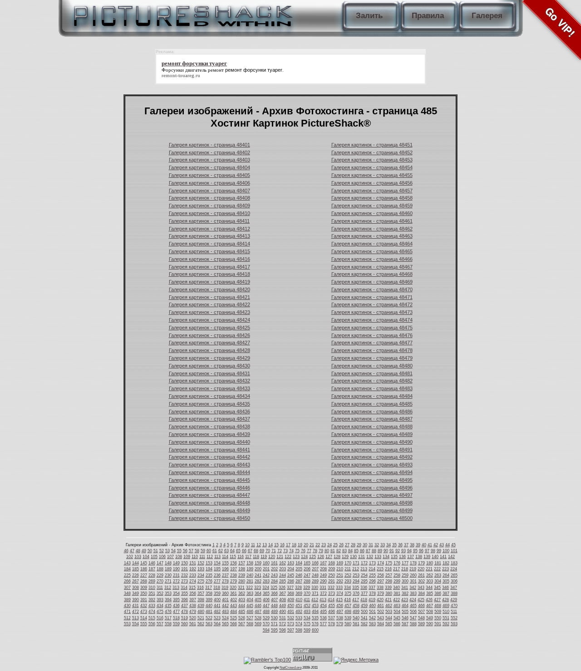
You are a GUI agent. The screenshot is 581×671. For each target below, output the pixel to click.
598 (298, 630)
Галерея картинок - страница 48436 (209, 411)
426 (429, 600)
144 (135, 563)
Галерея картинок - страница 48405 (209, 175)
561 (192, 624)
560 (184, 624)
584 (380, 624)
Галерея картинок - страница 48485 (372, 404)
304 (437, 581)
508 (429, 611)
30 (365, 545)
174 (380, 563)
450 (290, 605)
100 (446, 551)
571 (274, 624)
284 (274, 581)
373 (331, 593)
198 (241, 569)
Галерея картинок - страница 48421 (209, 297)
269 (151, 581)
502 (380, 611)
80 (327, 551)
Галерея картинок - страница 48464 (372, 243)
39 (418, 545)
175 (388, 563)
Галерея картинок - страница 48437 (209, 418)
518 (176, 618)
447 (266, 605)
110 (195, 556)
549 (429, 618)
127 (328, 556)
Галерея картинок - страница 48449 (209, 510)
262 (429, 575)
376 (356, 593)
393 (160, 600)
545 (397, 618)
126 (320, 556)
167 (323, 563)
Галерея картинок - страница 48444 (209, 472)
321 (241, 587)
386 (437, 593)
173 (372, 563)
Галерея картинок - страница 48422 (209, 304)
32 (376, 545)
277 (217, 581)
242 (266, 575)
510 (446, 611)
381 (397, 593)
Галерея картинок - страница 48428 (209, 350)
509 (437, 611)
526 (241, 618)
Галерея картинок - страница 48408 (209, 198)
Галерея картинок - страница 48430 (209, 365)
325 (274, 587)
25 (335, 545)
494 (315, 611)
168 (331, 563)
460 (372, 605)
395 (176, 600)
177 (405, 563)
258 (397, 575)
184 (127, 569)
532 (290, 618)
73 (285, 551)
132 (369, 556)
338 (380, 587)
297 (380, 581)
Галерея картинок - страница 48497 (372, 495)
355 (184, 593)
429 (453, 600)
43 (441, 545)
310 (151, 587)
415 (339, 600)
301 (413, 581)
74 (291, 551)
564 (217, 624)
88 (374, 551)
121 (279, 556)
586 (397, 624)
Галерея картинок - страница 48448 (209, 502)
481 (209, 611)
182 (446, 563)
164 (298, 563)
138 (418, 556)
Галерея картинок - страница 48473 (372, 312)
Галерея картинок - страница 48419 (209, 281)
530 (274, 618)
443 (233, 605)
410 (298, 600)
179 (421, 563)
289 (315, 581)
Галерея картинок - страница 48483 (372, 388)
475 (160, 611)
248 (315, 575)
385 (429, 593)
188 (160, 569)
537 (331, 618)
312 (167, 587)
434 (160, 605)
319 (225, 587)
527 (249, 618)
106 (162, 556)
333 (339, 587)
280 (241, 581)
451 (298, 605)
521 (200, 618)
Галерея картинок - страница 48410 (209, 213)
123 (296, 556)
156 (233, 563)
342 (412, 587)
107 (170, 556)
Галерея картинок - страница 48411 (209, 221)
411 (307, 600)
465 (413, 605)
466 (421, 605)
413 (323, 600)
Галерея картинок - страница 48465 (372, 251)
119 (264, 556)
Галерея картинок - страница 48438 (209, 426)
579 (339, 624)
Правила (428, 15)
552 (454, 618)
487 (258, 611)
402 (233, 600)
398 (200, 600)
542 (372, 618)
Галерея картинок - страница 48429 (209, 358)
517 (168, 618)
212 (355, 569)
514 (143, 618)
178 (413, 563)
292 (339, 581)
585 (388, 624)
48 (138, 551)
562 (200, 624)
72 (279, 551)
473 (143, 611)
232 (184, 575)
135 (394, 556)
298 (388, 581)
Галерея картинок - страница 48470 (372, 289)
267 (135, 581)
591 (437, 624)
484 (233, 611)
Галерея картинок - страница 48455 (372, 175)
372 (323, 593)
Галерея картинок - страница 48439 (209, 434)
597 (290, 630)
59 (203, 551)
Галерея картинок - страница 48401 (209, 144)
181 (437, 563)
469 (446, 605)
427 (437, 600)
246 (298, 575)
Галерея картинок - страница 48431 (209, 373)
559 (176, 624)
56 (185, 551)
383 (413, 593)
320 (233, 587)
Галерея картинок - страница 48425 (209, 327)
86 (362, 551)
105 (154, 556)
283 (266, 581)
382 (405, 593)
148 (168, 563)
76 (303, 551)
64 (232, 551)
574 (298, 624)
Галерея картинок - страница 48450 (209, 518)
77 (309, 551)
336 (363, 587)
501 (372, 611)
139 (426, 556)
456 (339, 605)
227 (143, 575)
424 (412, 600)
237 (225, 575)
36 (400, 545)
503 (388, 611)
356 (192, 593)
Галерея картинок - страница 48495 (372, 480)
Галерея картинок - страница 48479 (372, 358)
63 (226, 551)
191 (184, 569)
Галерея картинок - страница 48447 (209, 495)
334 (347, 587)
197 (233, 569)
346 (445, 587)
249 (323, 575)
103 (137, 556)
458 (356, 605)
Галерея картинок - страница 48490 (372, 442)
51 (155, 551)
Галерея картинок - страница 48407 (209, 190)
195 (217, 569)
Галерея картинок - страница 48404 (209, 167)
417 (355, 600)
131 (361, 556)
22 (317, 545)
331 (323, 587)
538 (339, 618)
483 (225, 611)
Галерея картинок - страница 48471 (372, 297)
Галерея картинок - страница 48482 (372, 380)
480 (200, 611)
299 (397, 581)
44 (447, 545)
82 (338, 551)
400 (217, 600)
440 (209, 605)
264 (446, 575)
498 (348, 611)
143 (127, 563)
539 (348, 618)
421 (388, 600)
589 (421, 624)
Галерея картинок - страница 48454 (372, 167)
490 (282, 611)
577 (323, 624)
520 (192, 618)
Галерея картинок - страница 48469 (372, 281)
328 (298, 587)
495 (323, 611)
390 (135, 600)
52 (161, 551)
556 (151, 624)
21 (312, 545)
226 (135, 575)
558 (168, 624)
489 (274, 611)
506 (413, 611)
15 (276, 545)
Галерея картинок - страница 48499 (372, 510)
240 (249, 575)
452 (307, 605)
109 (186, 556)
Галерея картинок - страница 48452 (372, 152)
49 (144, 551)
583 (372, 624)
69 (262, 551)
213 (363, 569)
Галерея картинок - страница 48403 (209, 159)
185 (135, 569)
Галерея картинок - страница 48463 (372, 236)
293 (348, 581)
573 (290, 624)
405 (258, 600)
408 (282, 600)
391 (143, 600)
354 (176, 593)
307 (127, 587)
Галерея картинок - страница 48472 (372, 304)
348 (127, 593)
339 (388, 587)
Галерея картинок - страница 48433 (209, 388)
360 (225, 593)
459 (364, 605)
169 (339, 563)
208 (323, 569)
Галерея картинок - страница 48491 (372, 449)
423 (404, 600)
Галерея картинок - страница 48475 (372, 327)
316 (200, 587)
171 (356, 563)
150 (184, 563)
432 (143, 605)
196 (225, 569)
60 (209, 551)
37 (406, 545)
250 (331, 575)
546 (405, 618)
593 (454, 624)
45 (453, 545)
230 (168, 575)
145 (143, 563)
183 (454, 563)
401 (225, 600)
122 (288, 556)
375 (348, 593)
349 (135, 593)
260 (413, 575)
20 (306, 545)
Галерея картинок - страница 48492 (372, 457)
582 (364, 624)
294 (356, 581)
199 (249, 569)
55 (179, 551)
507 (421, 611)
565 (225, 624)
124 (304, 556)
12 (258, 545)
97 (427, 551)
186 (143, 569)
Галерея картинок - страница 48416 (209, 259)
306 (454, 581)
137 (410, 556)
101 (454, 551)
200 (258, 569)
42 (435, 545)
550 (437, 618)
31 (371, 545)
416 (347, 600)
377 (364, 593)
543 (380, 618)
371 (315, 593)
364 (258, 593)
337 (372, 587)
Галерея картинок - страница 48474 (372, 320)
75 (297, 551)
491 (290, 611)
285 (282, 581)
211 (348, 569)
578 (331, 624)
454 (323, 605)
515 (151, 618)
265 (454, 575)
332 (331, 587)
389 (127, 600)
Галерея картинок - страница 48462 (372, 228)
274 (192, 581)
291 (331, 581)
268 (143, 581)
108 (178, 556)
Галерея (487, 15)
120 (271, 556)
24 (329, 545)
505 (405, 611)
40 (424, 545)
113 (217, 556)
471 (127, 611)
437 (184, 605)
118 (256, 556)
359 (217, 593)
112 (210, 556)
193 (200, 569)
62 (220, 551)
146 (151, 563)
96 (421, 551)
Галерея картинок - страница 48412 (209, 228)
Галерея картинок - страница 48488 (372, 426)
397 (192, 600)
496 (331, 611)
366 (274, 593)
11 (253, 545)
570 (266, 624)
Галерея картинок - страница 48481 (372, 373)
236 (217, 575)
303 (429, 581)
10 (247, 545)
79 (321, 551)
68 (256, 551)
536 (323, 618)
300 (405, 581)
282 (258, 581)
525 (233, 618)
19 (300, 545)
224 (453, 569)
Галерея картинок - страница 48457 (372, 190)
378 (372, 593)
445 (249, 605)
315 (192, 587)
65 (238, 551)
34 (388, 545)
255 (372, 575)
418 (363, 600)
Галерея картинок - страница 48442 (209, 457)
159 (258, 563)
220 (421, 569)
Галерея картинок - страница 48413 (209, 236)
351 (151, 593)
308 (135, 587)
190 (176, 569)
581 (356, 624)
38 (412, 545)
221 (429, 569)
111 (202, 556)
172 (364, 563)
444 (241, 605)
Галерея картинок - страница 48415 (209, 251)
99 (439, 551)
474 (151, 611)
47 (132, 551)
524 (225, 618)
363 (249, 593)
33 (382, 545)
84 (350, 551)
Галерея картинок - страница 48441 (209, 449)
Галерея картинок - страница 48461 (372, 221)
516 (160, 618)
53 (167, 551)
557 (160, 624)
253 (356, 575)
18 (294, 545)
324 (265, 587)
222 (437, 569)
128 (337, 556)
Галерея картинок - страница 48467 (372, 266)
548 (421, 618)
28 (353, 545)
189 (168, 569)
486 (249, 611)
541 (364, 618)
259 (405, 575)
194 (209, 569)
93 (403, 551)
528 (258, 618)
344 (429, 587)
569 (258, 624)
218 (404, 569)
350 (143, 593)
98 (433, 551)
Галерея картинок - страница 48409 (209, 205)
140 (435, 556)
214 (372, 569)
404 (249, 600)
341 (404, 587)
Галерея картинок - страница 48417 (209, 266)
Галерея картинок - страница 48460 (372, 213)
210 (339, 569)
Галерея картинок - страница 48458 (372, 198)
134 (386, 556)
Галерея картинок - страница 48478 (372, 350)
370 (307, 593)
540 (356, 618)
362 (241, 593)
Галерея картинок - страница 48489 (372, 434)
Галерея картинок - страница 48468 (372, 274)
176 (397, 563)
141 (443, 556)
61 (214, 551)
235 (209, 575)
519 (184, 618)
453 (315, 605)
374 (339, 593)
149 (176, 563)
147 (160, 563)
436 (176, 605)
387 (446, 593)
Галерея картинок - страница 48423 (209, 312)
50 (150, 551)
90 (386, 551)
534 (307, 618)
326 (282, 587)
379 (380, 593)
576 (315, 624)
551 (446, 618)
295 (364, 581)
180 (429, 563)
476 (168, 611)
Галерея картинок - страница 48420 (209, 289)
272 (176, 581)
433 (151, 605)
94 (409, 551)
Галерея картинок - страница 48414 (209, 243)
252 (348, 575)
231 (176, 575)
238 (233, 575)
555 (143, 624)
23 (323, 545)
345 (437, 587)
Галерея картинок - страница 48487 (372, 418)
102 (129, 556)
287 (298, 581)
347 (453, 587)
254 (364, 575)
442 (225, 605)
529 (266, 618)
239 (241, 575)
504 (397, 611)
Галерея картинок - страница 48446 (209, 487)
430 (127, 605)
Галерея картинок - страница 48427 (209, 342)
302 (421, 581)
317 (208, 587)
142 (451, 556)
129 (345, 556)
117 (248, 556)
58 (197, 551)
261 (421, 575)
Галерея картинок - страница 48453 (372, 159)
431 (135, 605)
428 (445, 600)
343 (421, 587)
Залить (369, 15)
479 (192, 611)
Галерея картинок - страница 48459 (372, 205)
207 (315, 569)
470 (454, 605)
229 (160, 575)
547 (413, 618)
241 (258, 575)
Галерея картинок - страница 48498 (372, 502)
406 (266, 600)
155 (225, 563)
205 (298, 569)
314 (184, 587)
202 (274, 569)
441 (217, 605)
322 (249, 587)
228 (151, 575)
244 (282, 575)
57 (191, 551)
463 (397, 605)
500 (364, 611)
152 (200, 563)
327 (290, 587)
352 (160, 593)
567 (241, 624)
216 (388, 569)
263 (437, 575)
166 (315, 563)
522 (209, 618)
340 (396, 587)
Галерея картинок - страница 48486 (372, 411)
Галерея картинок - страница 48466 (372, 259)
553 (127, 624)
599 (307, 630)
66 (244, 551)
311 (160, 587)
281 (249, 581)
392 (151, 600)
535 (315, 618)
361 (233, 593)
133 (377, 556)
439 (200, 605)
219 (412, 569)
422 (396, 600)
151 (192, 563)
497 (339, 611)
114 (225, 556)
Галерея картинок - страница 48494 (372, 472)
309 (143, 587)
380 (388, 593)
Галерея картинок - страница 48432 (209, 380)
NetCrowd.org (290, 668)
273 (184, 581)
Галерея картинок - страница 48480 (372, 365)
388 (454, 593)
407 (274, 600)
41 (430, 545)
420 (380, 600)
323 (257, 587)
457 (348, 605)
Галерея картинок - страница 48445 (209, 480)
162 (282, 563)
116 (240, 556)
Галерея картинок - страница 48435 (209, 404)
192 (192, 569)
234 (200, 575)
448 (274, 605)
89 (380, 551)
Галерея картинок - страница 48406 (209, 183)
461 (380, 605)
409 (290, 600)
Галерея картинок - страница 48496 (372, 487)
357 (200, 593)
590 (429, 624)
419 (372, 600)
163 (290, 563)
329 (306, 587)
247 (307, 575)
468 (437, 605)
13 (264, 545)
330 (314, 587)
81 (332, 551)
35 (394, 545)
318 (216, 587)
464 (405, 605)
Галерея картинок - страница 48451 (372, 144)
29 (359, 545)
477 (176, 611)
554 (135, 624)
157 (241, 563)
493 (307, 611)
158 (249, 563)
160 (266, 563)
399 (209, 600)
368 (290, 593)
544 (388, 618)
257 (388, 575)
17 (288, 545)
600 (315, 630)
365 (266, 593)
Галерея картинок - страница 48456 (372, 183)
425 (421, 600)
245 (290, 575)
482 (217, 611)
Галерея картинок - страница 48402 (209, 152)
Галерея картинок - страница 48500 (372, 518)
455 (331, 605)
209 (331, 569)
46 (126, 551)
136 (402, 556)
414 (331, 600)
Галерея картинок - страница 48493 (372, 464)
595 (274, 630)
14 (270, 545)
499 (356, 611)
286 (290, 581)
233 (192, 575)
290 (323, 581)
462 (388, 605)
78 (315, 551)
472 (135, 611)
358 (209, 593)
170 (348, 563)
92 (397, 551)
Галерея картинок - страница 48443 (209, 464)
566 (233, 624)
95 (415, 551)
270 (160, 581)
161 (274, 563)
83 (344, 551)
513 (135, 618)
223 (445, 569)
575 (307, 624)
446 (258, 605)
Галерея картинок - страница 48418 (209, 274)
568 (249, 624)
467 (429, 605)
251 (339, 575)
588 (413, 624)
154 (217, 563)
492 (298, 611)
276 (209, 581)
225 (127, 575)
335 (355, 587)
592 (446, 624)
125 (312, 556)
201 (266, 569)
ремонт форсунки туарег (253, 70)
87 (368, 551)
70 (268, 551)
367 (282, 593)
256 (380, 575)
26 (341, 545)
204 (290, 569)
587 (405, 624)
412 (314, 600)
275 (200, 581)
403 (241, 600)
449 (282, 605)
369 (298, 593)
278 (225, 581)
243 (274, 575)
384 (421, 593)
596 (282, 630)
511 (454, 611)
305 (446, 581)
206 (307, 569)
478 (184, 611)
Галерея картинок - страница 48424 (209, 320)
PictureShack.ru (181, 13)
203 (282, 569)
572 (282, 624)
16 (282, 545)
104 (146, 556)
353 (168, 593)
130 (353, 556)
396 (184, 600)
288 (307, 581)
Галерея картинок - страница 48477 (372, 342)
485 (241, 611)
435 (168, 605)
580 (348, 624)
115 (233, 556)
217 (396, 569)
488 (266, 611)
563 (209, 624)
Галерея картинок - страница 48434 (209, 396)
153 (209, 563)
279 (233, 581)
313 (175, 587)
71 (273, 551)
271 (168, 581)
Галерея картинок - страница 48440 (209, 442)
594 (266, 630)
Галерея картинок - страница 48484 (372, 396)
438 (192, 605)
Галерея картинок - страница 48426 (209, 335)
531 (282, 618)
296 (372, 581)
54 (173, 551)
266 (127, 581)
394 (168, 600)
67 (250, 551)
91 (391, 551)
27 (347, 545)
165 (307, 563)
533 (298, 618)
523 (217, 618)
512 (127, 618)
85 (356, 551)
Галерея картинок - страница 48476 (372, 335)
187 (151, 569)
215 (380, 569)
